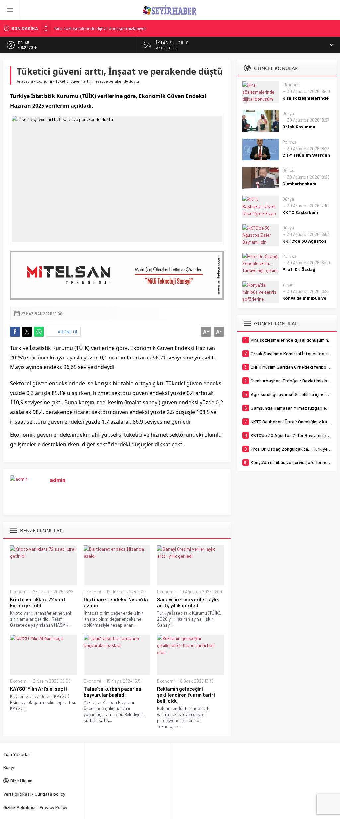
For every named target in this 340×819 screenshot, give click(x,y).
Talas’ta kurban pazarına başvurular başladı (112, 692)
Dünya (288, 113)
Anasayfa (25, 81)
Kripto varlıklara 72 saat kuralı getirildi (38, 602)
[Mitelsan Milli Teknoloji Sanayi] (117, 275)
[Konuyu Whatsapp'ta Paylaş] (39, 332)
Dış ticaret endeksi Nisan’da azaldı (116, 602)
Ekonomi (44, 81)
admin (57, 479)
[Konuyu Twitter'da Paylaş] (27, 332)
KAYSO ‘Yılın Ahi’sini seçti (38, 689)
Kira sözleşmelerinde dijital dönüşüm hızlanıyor (100, 28)
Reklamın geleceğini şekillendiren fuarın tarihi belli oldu (186, 695)
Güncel (288, 170)
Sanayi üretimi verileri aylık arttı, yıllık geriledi (188, 602)
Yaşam (288, 284)
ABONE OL (68, 331)
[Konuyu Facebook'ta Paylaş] (15, 332)
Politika (289, 142)
